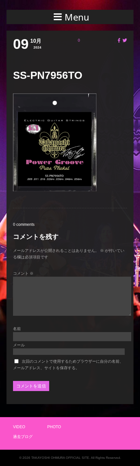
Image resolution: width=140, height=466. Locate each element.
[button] (70, 17)
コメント (23, 273)
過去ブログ (23, 436)
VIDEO (19, 427)
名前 (17, 329)
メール (19, 345)
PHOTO (54, 427)
